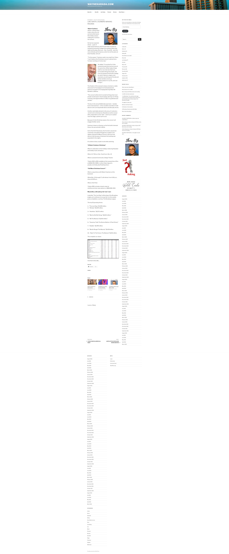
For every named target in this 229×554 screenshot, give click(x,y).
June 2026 (124, 203)
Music (123, 64)
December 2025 (125, 216)
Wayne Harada (101, 19)
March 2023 (124, 290)
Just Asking (103, 12)
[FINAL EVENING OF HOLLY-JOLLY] (92, 282)
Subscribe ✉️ (90, 12)
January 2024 (124, 268)
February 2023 (125, 292)
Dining (123, 53)
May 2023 (124, 286)
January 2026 (124, 214)
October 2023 (125, 274)
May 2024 (124, 259)
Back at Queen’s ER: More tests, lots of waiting (131, 91)
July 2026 (124, 201)
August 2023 (124, 279)
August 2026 (124, 199)
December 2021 (125, 324)
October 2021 (124, 328)
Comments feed (113, 363)
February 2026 (125, 212)
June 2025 (124, 230)
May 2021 (124, 339)
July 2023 (124, 281)
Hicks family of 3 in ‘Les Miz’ (127, 89)
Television (124, 75)
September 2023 (125, 277)
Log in (111, 358)
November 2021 (125, 326)
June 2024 (124, 257)
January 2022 (124, 321)
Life (123, 62)
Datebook (124, 51)
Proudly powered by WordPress (93, 551)
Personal (109, 12)
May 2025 (124, 232)
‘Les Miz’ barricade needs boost (128, 93)
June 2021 (124, 337)
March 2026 (124, 210)
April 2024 (124, 261)
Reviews (115, 12)
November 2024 (125, 245)
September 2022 (125, 304)
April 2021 (124, 342)
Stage (123, 73)
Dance (123, 48)
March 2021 (124, 344)
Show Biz (96, 12)
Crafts (123, 46)
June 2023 (124, 283)
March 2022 (124, 317)
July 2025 (124, 228)
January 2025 (124, 241)
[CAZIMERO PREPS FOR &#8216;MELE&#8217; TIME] (113, 282)
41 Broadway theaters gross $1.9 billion (129, 109)
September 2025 (125, 223)
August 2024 (124, 252)
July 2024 (124, 254)
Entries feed (112, 361)
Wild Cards (124, 80)
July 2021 (124, 335)
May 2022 (124, 312)
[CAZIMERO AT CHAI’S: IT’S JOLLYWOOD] (103, 282)
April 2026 (124, 207)
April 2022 (124, 315)
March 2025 (124, 236)
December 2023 (125, 270)
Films (123, 57)
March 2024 (124, 263)
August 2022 (124, 306)
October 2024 (125, 248)
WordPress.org (113, 365)
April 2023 (124, 288)
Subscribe (125, 31)
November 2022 (125, 299)
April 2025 (124, 234)
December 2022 (125, 297)
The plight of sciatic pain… (127, 102)
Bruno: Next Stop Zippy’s (126, 111)
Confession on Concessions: (127, 106)
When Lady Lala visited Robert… (128, 87)
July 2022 (124, 308)
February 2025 (125, 239)
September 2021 (125, 330)
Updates (123, 77)
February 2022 (125, 319)
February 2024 (125, 266)
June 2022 (124, 310)
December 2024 (125, 243)
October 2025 (125, 221)
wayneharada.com (101, 4)
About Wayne (121, 12)
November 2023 (125, 272)
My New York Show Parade (127, 104)
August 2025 (124, 225)
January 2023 (124, 295)
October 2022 (124, 301)
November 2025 (125, 219)
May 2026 (124, 205)
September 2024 (125, 250)
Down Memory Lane (126, 55)
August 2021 (124, 333)
